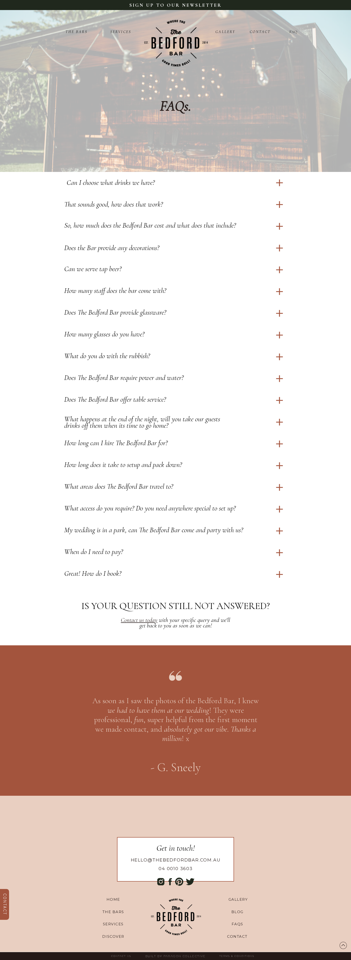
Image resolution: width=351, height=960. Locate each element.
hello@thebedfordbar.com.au (176, 860)
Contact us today (139, 620)
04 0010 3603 (176, 868)
